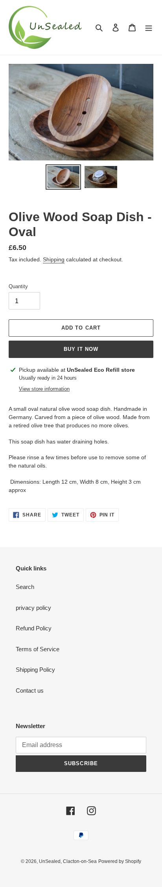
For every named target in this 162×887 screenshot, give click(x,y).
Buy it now (81, 349)
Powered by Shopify (119, 861)
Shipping (53, 259)
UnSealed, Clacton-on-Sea (68, 861)
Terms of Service (37, 649)
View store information (44, 389)
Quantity (18, 286)
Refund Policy (34, 628)
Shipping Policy (35, 669)
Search (25, 586)
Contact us (30, 690)
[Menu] (148, 27)
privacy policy (33, 607)
